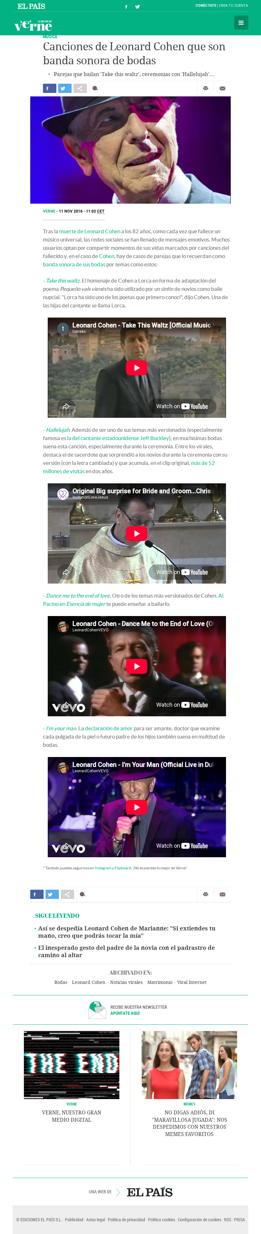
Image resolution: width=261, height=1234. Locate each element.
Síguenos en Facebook (126, 6)
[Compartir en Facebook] (49, 88)
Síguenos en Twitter (137, 6)
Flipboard (123, 868)
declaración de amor (109, 728)
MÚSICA (50, 36)
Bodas (60, 982)
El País (32, 6)
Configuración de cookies (199, 1219)
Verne (33, 25)
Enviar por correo (222, 88)
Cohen (106, 256)
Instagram (103, 868)
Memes (189, 1103)
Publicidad (74, 1219)
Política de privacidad (126, 1219)
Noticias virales (126, 982)
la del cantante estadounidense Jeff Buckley (118, 438)
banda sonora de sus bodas (74, 264)
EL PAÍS (150, 1192)
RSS (227, 1219)
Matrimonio (160, 982)
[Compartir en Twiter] (65, 88)
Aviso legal (95, 1219)
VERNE (72, 1103)
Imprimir (205, 88)
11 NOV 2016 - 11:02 (82, 211)
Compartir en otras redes (80, 88)
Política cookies (161, 1219)
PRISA (239, 1219)
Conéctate (205, 6)
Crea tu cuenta (233, 6)
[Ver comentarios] (96, 88)
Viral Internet (192, 982)
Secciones (241, 23)
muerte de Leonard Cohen (89, 231)
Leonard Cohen (88, 982)
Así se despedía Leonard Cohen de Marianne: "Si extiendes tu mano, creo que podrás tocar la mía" (126, 932)
